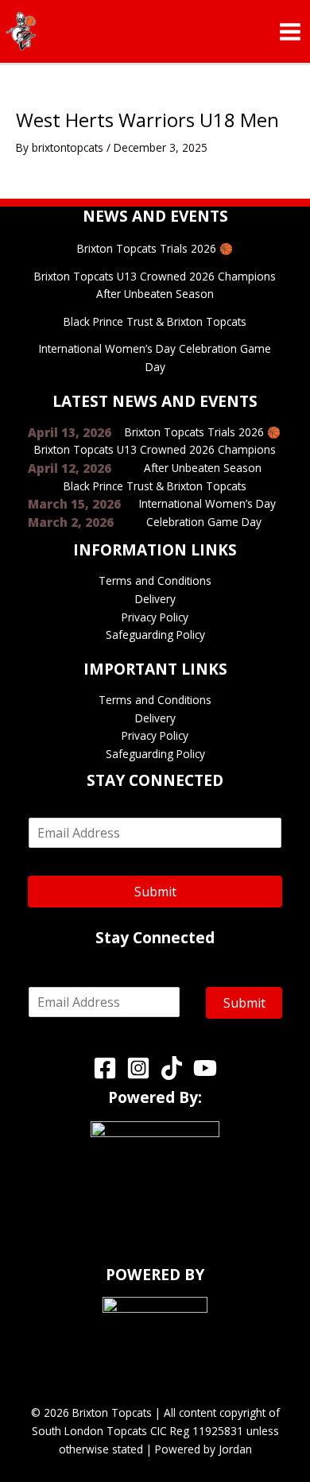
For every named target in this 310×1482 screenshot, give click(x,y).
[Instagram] (138, 1068)
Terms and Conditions (155, 580)
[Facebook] (105, 1068)
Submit (155, 891)
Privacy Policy (155, 617)
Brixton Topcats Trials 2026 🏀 (155, 248)
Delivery (155, 598)
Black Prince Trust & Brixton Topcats (155, 321)
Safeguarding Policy (155, 634)
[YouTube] (205, 1068)
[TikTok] (172, 1068)
